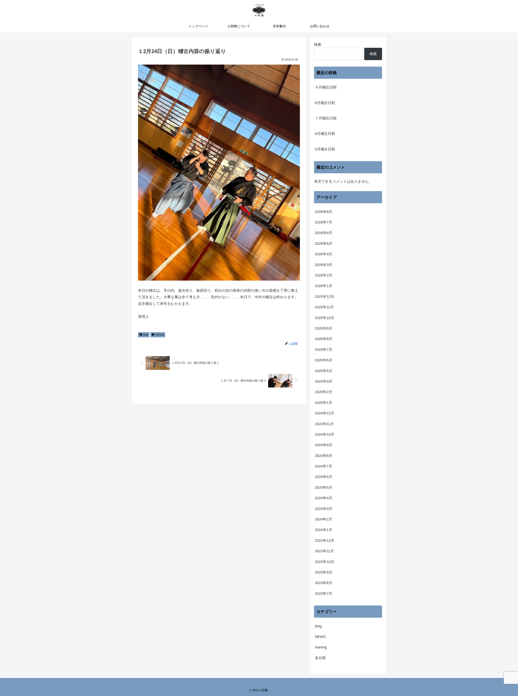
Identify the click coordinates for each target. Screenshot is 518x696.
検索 (317, 45)
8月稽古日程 (325, 103)
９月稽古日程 (326, 87)
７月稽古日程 (326, 118)
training (160, 334)
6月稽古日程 (325, 134)
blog (145, 334)
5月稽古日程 (325, 149)
